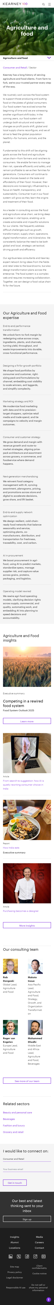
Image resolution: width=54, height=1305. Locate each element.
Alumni (14, 1242)
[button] (10, 984)
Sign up (27, 1219)
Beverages (9, 1118)
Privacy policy (15, 1272)
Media (39, 1236)
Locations (14, 1247)
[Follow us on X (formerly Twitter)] (19, 1256)
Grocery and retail (13, 1131)
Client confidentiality (39, 1266)
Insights (14, 1236)
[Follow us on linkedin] (10, 1256)
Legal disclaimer (14, 1277)
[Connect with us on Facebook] (27, 1256)
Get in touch (15, 1182)
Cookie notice (39, 1273)
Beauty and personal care (17, 1112)
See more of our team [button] (27, 1081)
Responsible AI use (15, 1287)
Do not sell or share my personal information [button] (38, 1287)
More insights (27, 925)
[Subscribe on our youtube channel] (43, 1256)
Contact (39, 1247)
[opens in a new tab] (35, 1256)
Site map (14, 1266)
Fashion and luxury (14, 1125)
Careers (39, 1242)
